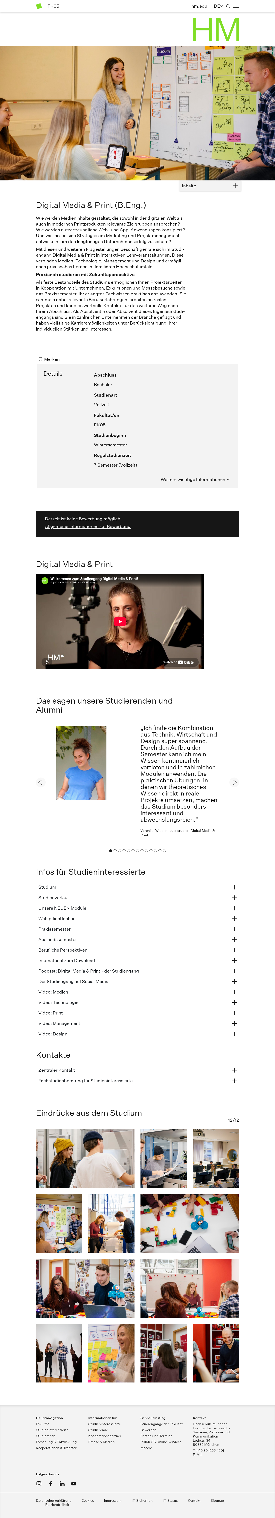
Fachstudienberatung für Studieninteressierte (85, 1080)
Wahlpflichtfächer (56, 918)
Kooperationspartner (104, 1436)
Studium (47, 887)
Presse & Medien (101, 1442)
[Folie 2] (115, 850)
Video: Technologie (58, 1002)
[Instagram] (39, 1484)
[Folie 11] (155, 850)
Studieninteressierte (52, 1430)
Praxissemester (54, 929)
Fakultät (42, 1424)
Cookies (88, 1500)
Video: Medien (53, 991)
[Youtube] (74, 1484)
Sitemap (217, 1500)
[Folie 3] (119, 850)
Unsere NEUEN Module (62, 908)
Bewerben (148, 1430)
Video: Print (50, 1012)
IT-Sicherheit (142, 1500)
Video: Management (59, 1023)
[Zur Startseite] (39, 6)
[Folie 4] (124, 850)
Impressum (113, 1500)
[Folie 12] (159, 850)
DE (217, 6)
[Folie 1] (110, 850)
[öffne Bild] (85, 1158)
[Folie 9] (146, 850)
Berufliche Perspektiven (62, 950)
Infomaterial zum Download (66, 960)
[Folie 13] (164, 850)
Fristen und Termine (156, 1436)
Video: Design (52, 1033)
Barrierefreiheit (57, 1505)
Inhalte (189, 185)
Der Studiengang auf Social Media (73, 981)
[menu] (236, 6)
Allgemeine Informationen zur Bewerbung (88, 526)
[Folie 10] (150, 850)
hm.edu (199, 6)
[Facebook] (51, 1484)
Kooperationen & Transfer (56, 1448)
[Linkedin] (62, 1484)
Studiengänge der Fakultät (161, 1424)
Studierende (46, 1436)
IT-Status (170, 1500)
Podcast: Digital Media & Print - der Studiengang (88, 971)
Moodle (146, 1448)
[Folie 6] (133, 850)
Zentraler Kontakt (56, 1070)
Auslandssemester (57, 939)
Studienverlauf (53, 897)
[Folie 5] (128, 850)
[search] (228, 6)
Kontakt (194, 1500)
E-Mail (198, 1455)
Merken (52, 359)
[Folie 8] (141, 850)
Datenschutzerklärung (53, 1500)
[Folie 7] (137, 850)
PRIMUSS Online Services (160, 1442)
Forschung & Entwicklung (56, 1442)
